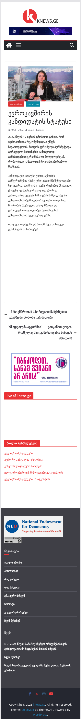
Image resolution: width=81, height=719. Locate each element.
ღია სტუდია (33, 104)
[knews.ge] (9, 45)
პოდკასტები (12, 579)
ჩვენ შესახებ (12, 620)
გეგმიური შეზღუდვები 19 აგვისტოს (27, 479)
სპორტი (9, 604)
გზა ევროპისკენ (14, 595)
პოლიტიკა (11, 571)
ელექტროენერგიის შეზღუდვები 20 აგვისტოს (33, 472)
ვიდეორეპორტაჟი (16, 612)
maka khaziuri (36, 130)
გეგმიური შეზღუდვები (18, 453)
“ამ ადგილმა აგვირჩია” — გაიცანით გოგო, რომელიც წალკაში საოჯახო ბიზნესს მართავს (39, 332)
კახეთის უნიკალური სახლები (23, 466)
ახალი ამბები (16, 104)
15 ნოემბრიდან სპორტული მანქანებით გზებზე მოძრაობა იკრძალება (38, 314)
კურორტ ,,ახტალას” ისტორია (23, 459)
